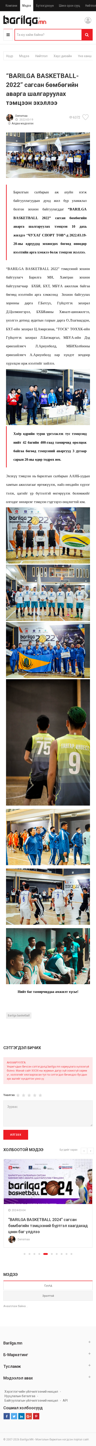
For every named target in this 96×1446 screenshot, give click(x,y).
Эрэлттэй (48, 1295)
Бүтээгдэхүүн (45, 5)
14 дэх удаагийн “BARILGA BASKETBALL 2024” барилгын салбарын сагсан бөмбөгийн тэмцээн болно (56, 1225)
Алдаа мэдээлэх (22, 123)
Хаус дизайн (63, 56)
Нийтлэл (41, 56)
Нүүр (9, 56)
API (65, 1400)
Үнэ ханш (85, 56)
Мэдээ (26, 5)
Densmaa (21, 115)
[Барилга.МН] (24, 20)
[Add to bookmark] (86, 117)
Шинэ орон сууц (69, 5)
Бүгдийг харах (68, 1149)
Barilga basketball (19, 1015)
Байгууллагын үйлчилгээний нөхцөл (31, 1400)
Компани (11, 5)
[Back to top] (84, 1420)
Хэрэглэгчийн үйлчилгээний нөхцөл (31, 1391)
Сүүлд (48, 1285)
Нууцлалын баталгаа (19, 1396)
